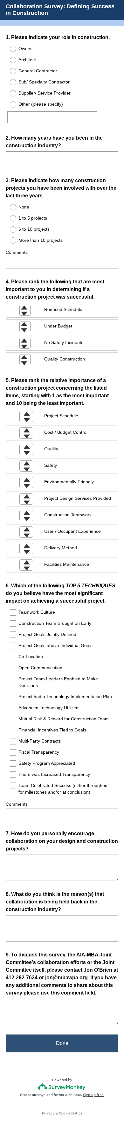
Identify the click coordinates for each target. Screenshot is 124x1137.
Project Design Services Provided (77, 498)
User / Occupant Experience (72, 531)
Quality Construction (64, 358)
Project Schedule (61, 415)
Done (62, 1043)
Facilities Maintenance (66, 564)
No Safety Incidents (63, 342)
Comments (17, 252)
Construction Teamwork (68, 514)
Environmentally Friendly (69, 481)
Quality (51, 448)
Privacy (48, 1113)
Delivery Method (60, 547)
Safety (50, 465)
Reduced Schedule (63, 309)
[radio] (9, 49)
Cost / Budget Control (65, 432)
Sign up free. (93, 1094)
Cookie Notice (70, 1113)
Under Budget (58, 325)
